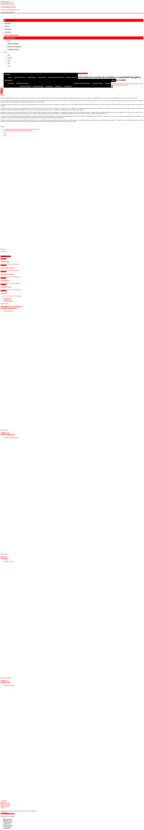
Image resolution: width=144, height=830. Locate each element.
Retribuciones (58, 86)
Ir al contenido (4, 812)
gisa (115, 85)
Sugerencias (7, 29)
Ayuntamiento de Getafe (8, 7)
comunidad (135, 83)
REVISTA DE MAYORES (7, 274)
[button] (8, 813)
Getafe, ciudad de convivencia (56, 77)
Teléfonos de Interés (8, 301)
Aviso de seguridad (5, 806)
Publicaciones (3, 258)
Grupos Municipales (38, 86)
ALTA (8, 41)
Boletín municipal (5, 280)
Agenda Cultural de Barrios (8, 268)
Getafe (112, 85)
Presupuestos (49, 86)
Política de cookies (5, 804)
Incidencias (7, 32)
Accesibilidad (4, 800)
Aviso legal (3, 802)
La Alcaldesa (11, 83)
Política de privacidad (6, 803)
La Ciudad (7, 74)
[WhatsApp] (72, 91)
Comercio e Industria (83, 73)
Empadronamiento (9, 38)
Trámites (6, 26)
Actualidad (7, 23)
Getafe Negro (4, 293)
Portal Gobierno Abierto (11, 35)
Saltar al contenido (5, 1)
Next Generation (124, 85)
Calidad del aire (7, 298)
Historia (10, 77)
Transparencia (68, 86)
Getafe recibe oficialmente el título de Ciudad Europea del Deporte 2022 (21, 129)
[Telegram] (72, 93)
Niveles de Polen (8, 299)
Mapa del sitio (72, 809)
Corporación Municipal (25, 86)
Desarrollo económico (19, 77)
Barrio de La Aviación (71, 77)
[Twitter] (72, 89)
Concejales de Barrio (6, 287)
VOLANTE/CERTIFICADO (13, 49)
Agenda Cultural (32, 77)
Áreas (113, 80)
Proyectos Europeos (97, 83)
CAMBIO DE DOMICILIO (13, 43)
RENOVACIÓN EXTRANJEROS (14, 46)
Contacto (107, 83)
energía (140, 83)
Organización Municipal (22, 83)
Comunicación (129, 83)
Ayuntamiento (8, 80)
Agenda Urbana (42, 77)
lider (118, 85)
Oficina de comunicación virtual (82, 83)
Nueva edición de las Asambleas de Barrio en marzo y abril (18, 130)
